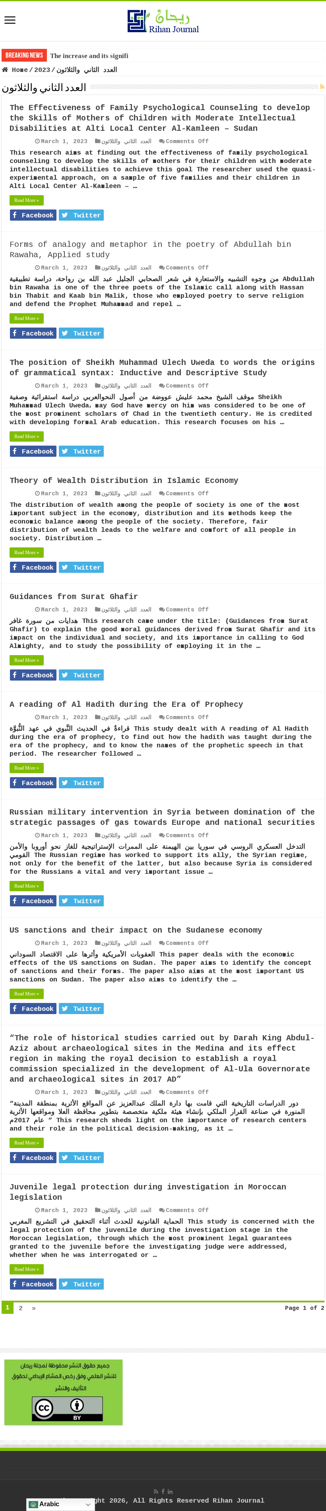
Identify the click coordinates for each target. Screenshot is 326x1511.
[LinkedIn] (170, 1491)
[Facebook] (163, 1491)
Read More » (26, 200)
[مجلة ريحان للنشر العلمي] (163, 19)
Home (18, 70)
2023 (42, 70)
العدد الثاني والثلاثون (126, 141)
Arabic (48, 1504)
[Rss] (156, 1491)
